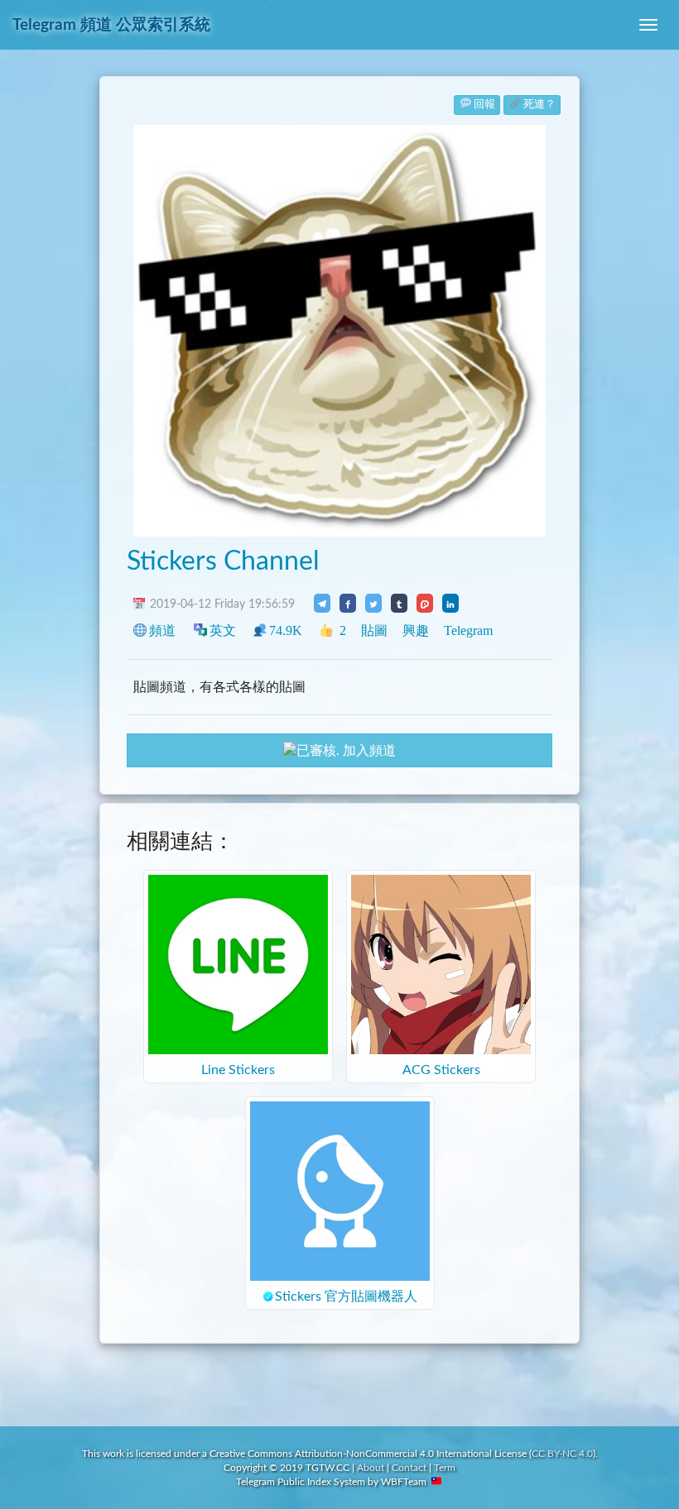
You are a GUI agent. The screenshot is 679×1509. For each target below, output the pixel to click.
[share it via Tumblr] (399, 603)
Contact (409, 1468)
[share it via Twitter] (373, 603)
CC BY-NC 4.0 (562, 1454)
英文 (222, 630)
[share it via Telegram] (322, 603)
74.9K (285, 630)
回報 (484, 104)
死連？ (539, 104)
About (370, 1468)
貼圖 (374, 630)
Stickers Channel (223, 561)
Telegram (468, 630)
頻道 (162, 630)
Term (444, 1468)
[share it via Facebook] (348, 603)
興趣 (415, 630)
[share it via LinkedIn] (450, 603)
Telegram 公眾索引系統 (111, 25)
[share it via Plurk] (425, 603)
